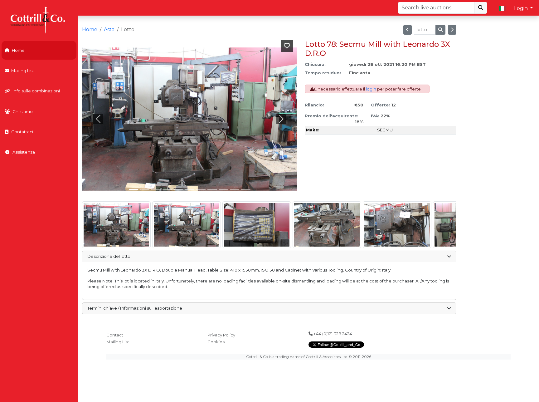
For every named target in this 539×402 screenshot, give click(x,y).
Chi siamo (22, 111)
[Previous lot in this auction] (407, 30)
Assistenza (23, 152)
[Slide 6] (201, 189)
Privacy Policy (221, 334)
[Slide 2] (156, 189)
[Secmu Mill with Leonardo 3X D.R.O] (116, 224)
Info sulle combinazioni (36, 90)
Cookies (216, 341)
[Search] (480, 8)
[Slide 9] (234, 189)
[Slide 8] (223, 189)
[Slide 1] (144, 189)
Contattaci (22, 131)
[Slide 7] (212, 189)
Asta (109, 29)
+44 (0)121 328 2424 (332, 333)
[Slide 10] (245, 189)
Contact (114, 334)
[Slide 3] (167, 189)
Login (521, 8)
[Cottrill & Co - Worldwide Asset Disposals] (39, 19)
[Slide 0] (133, 189)
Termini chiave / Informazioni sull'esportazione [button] (134, 308)
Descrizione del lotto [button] (108, 256)
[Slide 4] (178, 189)
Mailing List (22, 70)
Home (18, 50)
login (371, 88)
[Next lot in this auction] (452, 30)
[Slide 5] (189, 189)
